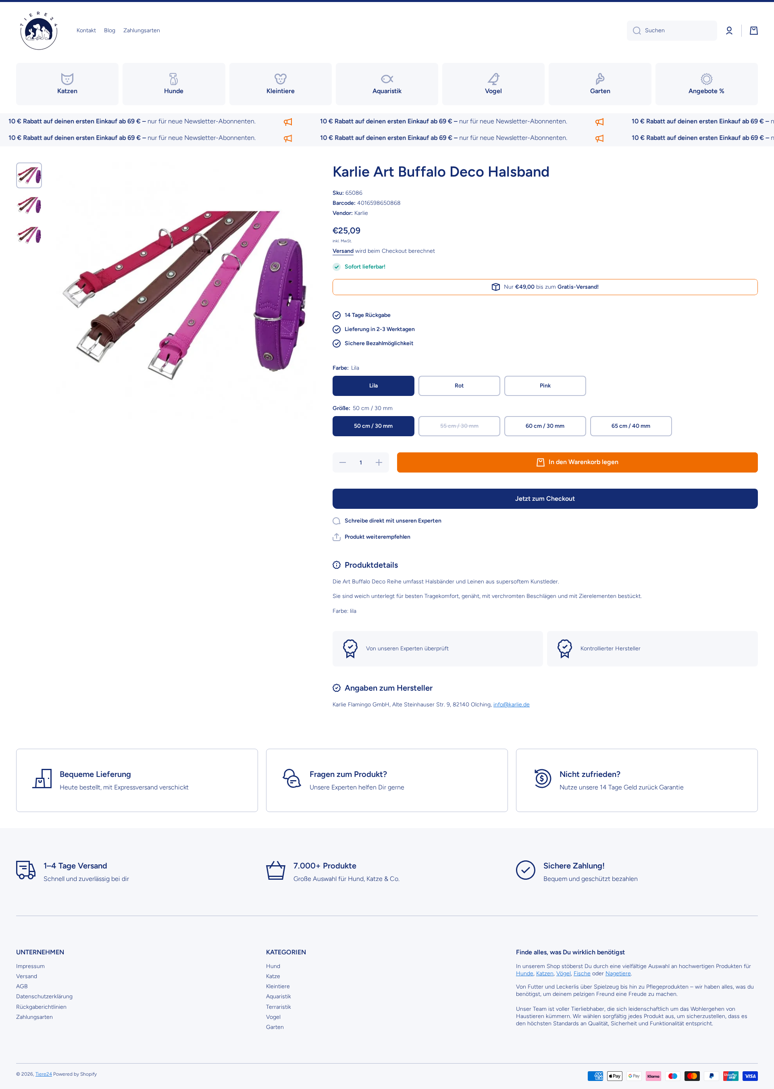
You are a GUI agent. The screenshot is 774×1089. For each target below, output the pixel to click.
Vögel (563, 973)
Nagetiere (618, 973)
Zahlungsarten (34, 1017)
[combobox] (672, 31)
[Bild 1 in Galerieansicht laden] (29, 175)
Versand (343, 251)
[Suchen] (634, 31)
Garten (275, 1027)
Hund (273, 966)
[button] (754, 31)
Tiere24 (43, 1074)
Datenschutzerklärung (44, 996)
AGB (22, 986)
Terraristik (278, 1007)
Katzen (544, 973)
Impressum (30, 966)
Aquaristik (278, 996)
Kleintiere (278, 986)
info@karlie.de (511, 704)
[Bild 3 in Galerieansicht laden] (29, 235)
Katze (273, 976)
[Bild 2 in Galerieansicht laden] (29, 205)
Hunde (524, 973)
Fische (582, 973)
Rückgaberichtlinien (41, 1007)
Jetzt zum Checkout (545, 498)
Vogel (273, 1017)
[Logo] (38, 31)
